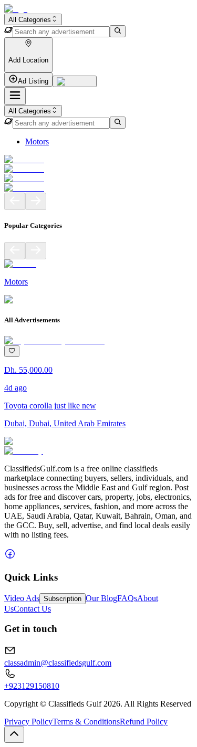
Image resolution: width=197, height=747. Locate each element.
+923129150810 (31, 685)
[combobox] (33, 19)
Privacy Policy (28, 721)
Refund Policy (144, 721)
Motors (37, 141)
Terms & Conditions (86, 721)
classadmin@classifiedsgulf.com (57, 662)
